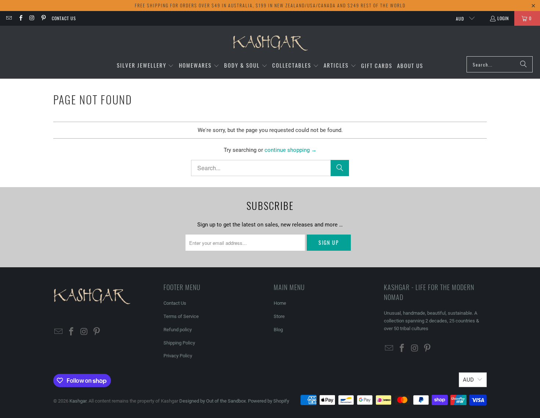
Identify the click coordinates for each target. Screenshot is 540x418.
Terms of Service (181, 316)
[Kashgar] (270, 42)
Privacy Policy (177, 355)
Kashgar (77, 401)
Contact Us (64, 18)
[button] (145, 65)
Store (279, 316)
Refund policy (177, 329)
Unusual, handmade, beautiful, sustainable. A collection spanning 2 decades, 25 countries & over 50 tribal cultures (431, 320)
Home (280, 303)
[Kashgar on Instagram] (32, 18)
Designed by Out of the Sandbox (212, 401)
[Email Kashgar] (9, 18)
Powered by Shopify (268, 401)
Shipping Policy (179, 343)
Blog (278, 329)
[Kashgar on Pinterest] (43, 18)
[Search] (523, 64)
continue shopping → (290, 150)
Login (503, 18)
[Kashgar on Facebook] (20, 18)
